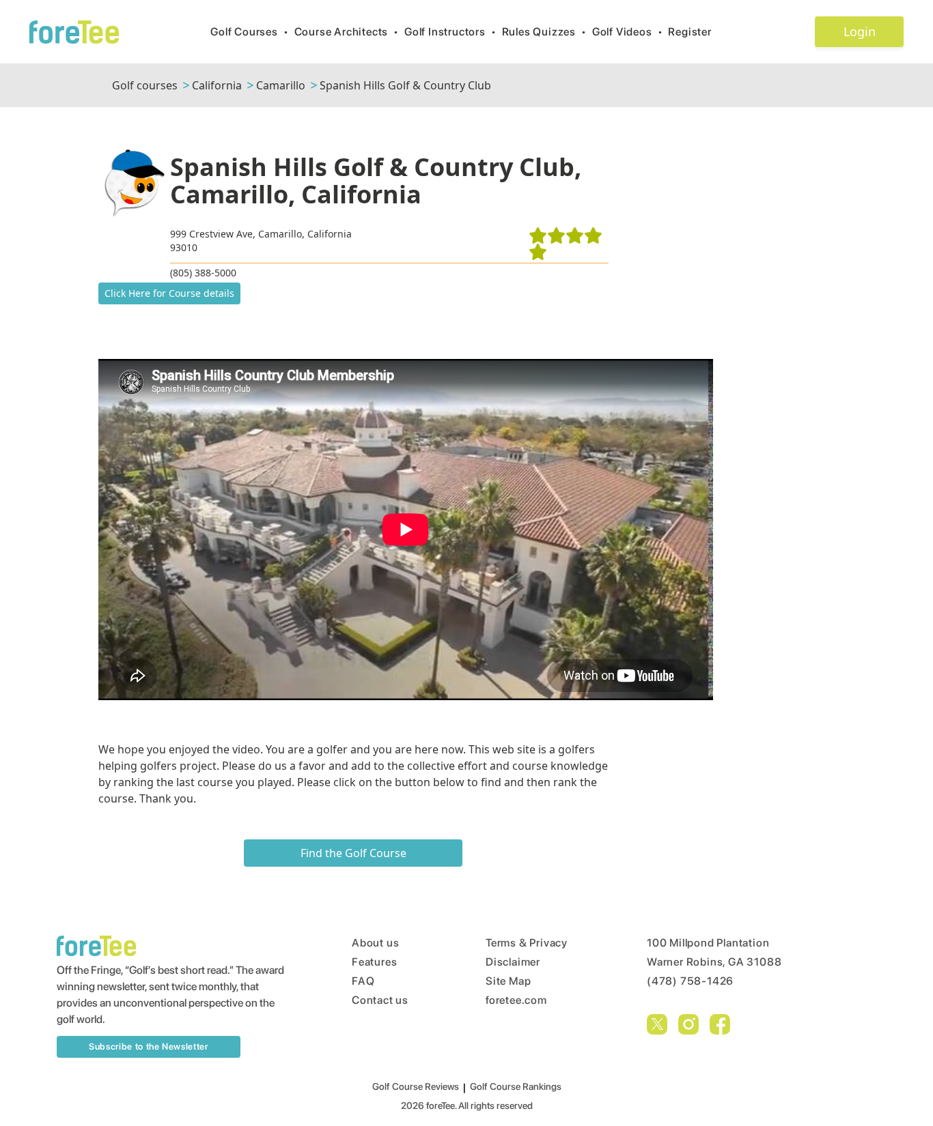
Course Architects (346, 31)
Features (374, 961)
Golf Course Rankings (515, 1086)
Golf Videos (627, 31)
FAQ (363, 981)
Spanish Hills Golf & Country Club (405, 85)
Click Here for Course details (169, 293)
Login (860, 31)
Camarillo (280, 85)
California (217, 85)
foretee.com (516, 1000)
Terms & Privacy (527, 942)
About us (375, 942)
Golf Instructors (450, 31)
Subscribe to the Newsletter (148, 1046)
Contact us (380, 1000)
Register (689, 31)
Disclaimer (513, 961)
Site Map (508, 981)
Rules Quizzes (544, 31)
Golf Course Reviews (415, 1086)
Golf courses (145, 85)
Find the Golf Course (353, 853)
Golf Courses (249, 31)
